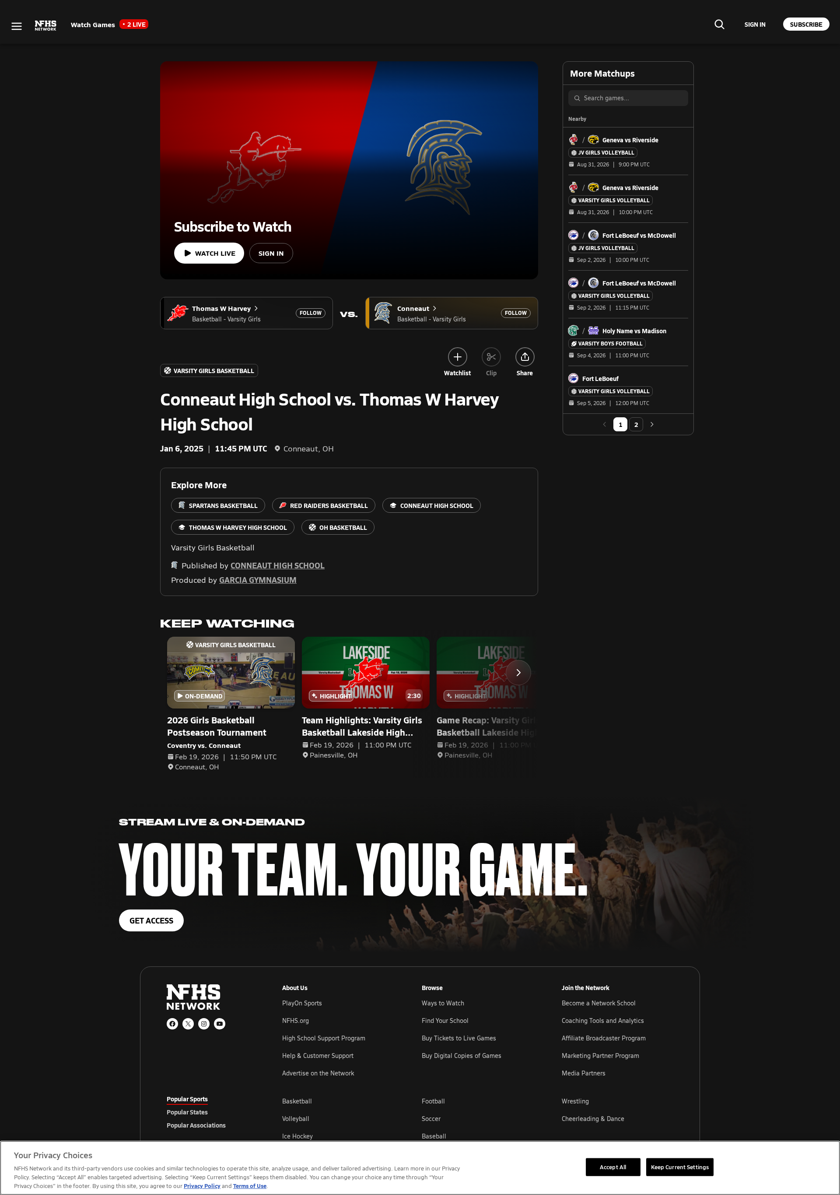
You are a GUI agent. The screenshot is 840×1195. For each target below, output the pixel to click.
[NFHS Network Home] (46, 26)
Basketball (297, 1101)
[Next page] (652, 424)
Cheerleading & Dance (593, 1118)
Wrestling (575, 1101)
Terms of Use (249, 1185)
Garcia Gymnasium (258, 579)
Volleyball (295, 1118)
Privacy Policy (202, 1185)
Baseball (434, 1136)
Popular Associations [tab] (196, 1125)
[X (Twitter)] (188, 1023)
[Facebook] (172, 1023)
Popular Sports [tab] (187, 1099)
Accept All (613, 1166)
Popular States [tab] (187, 1112)
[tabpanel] (477, 1118)
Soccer (431, 1118)
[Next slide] (518, 672)
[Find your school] (719, 24)
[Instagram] (204, 1023)
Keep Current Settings (680, 1166)
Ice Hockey (297, 1136)
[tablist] (210, 1112)
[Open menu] (16, 26)
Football (433, 1101)
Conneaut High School (278, 565)
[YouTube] (219, 1023)
